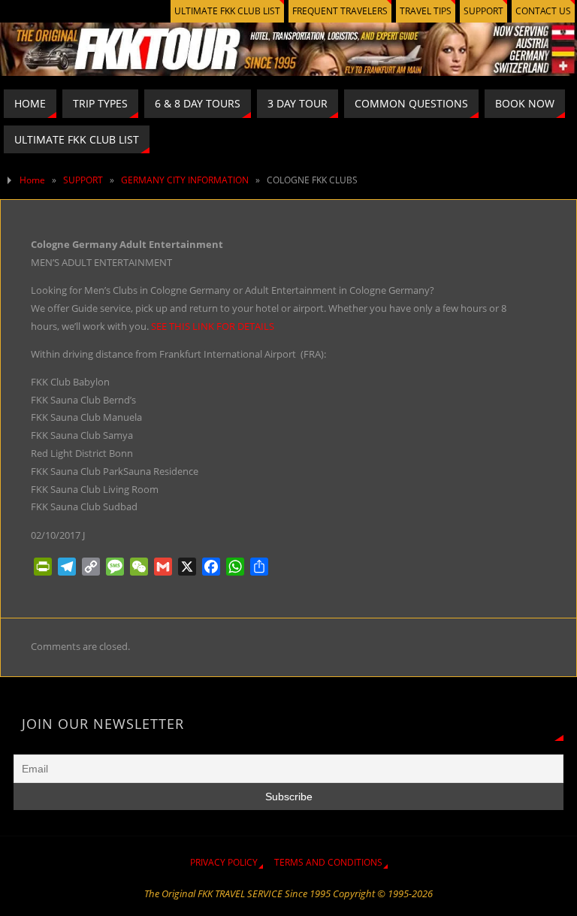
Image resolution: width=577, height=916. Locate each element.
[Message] (115, 567)
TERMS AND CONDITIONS (328, 862)
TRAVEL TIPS (426, 11)
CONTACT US (543, 11)
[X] (187, 567)
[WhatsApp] (235, 567)
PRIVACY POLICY (224, 862)
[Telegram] (67, 567)
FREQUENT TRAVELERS (340, 11)
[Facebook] (211, 567)
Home (32, 180)
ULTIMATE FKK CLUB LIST (227, 11)
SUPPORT (483, 11)
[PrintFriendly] (43, 567)
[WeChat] (139, 567)
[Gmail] (163, 567)
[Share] (259, 567)
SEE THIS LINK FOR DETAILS (212, 326)
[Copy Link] (91, 567)
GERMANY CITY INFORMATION (185, 180)
